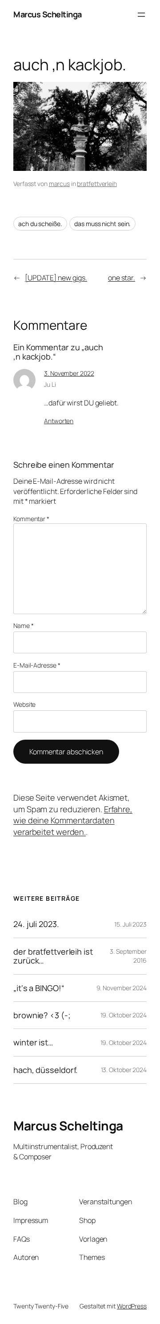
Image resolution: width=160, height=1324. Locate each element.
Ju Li (50, 384)
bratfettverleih (97, 183)
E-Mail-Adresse (36, 665)
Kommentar (31, 518)
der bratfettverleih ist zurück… (53, 956)
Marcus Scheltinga (47, 14)
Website (24, 704)
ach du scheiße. (40, 223)
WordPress (132, 1306)
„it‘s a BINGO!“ (38, 988)
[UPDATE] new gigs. (56, 278)
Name (23, 625)
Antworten (58, 421)
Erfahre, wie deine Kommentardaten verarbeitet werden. (72, 820)
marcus (59, 183)
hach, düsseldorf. (45, 1069)
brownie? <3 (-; (42, 1015)
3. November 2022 (69, 373)
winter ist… (33, 1042)
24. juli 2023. (36, 923)
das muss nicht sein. (102, 223)
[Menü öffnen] (141, 14)
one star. (121, 278)
